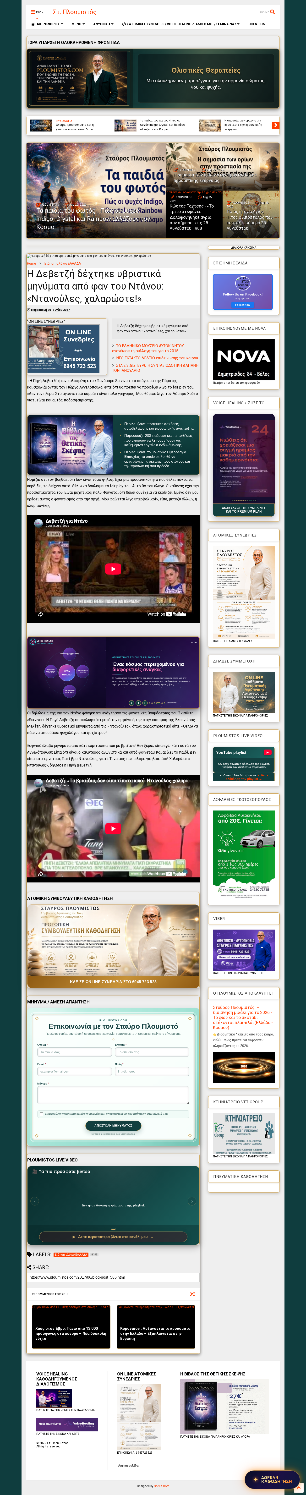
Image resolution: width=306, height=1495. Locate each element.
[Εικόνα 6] (241, 500)
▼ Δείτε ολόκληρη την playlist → (247, 777)
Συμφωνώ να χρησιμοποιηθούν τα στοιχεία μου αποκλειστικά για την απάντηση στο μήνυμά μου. (106, 1113)
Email (41, 1064)
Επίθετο (120, 1044)
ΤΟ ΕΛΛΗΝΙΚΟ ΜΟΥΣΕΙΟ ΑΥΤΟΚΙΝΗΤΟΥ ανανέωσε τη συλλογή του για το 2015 (148, 348)
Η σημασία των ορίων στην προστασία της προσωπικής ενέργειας (215, 177)
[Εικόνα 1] (232, 500)
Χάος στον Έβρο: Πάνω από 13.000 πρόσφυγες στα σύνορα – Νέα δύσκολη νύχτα (70, 1333)
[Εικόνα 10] (249, 500)
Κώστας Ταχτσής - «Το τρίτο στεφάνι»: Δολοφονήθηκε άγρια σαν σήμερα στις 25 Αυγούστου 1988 (77, 123)
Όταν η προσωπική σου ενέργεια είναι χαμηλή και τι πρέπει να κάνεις (246, 125)
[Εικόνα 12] (254, 500)
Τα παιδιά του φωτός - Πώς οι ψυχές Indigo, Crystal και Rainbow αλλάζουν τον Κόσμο (93, 218)
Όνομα (42, 1044)
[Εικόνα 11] (251, 500)
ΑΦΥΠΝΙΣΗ (101, 24)
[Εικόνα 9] (247, 500)
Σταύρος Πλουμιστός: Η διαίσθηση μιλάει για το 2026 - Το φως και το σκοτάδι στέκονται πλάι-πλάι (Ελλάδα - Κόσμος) (243, 1017)
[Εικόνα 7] (243, 500)
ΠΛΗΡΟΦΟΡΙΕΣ (47, 24)
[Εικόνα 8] (245, 500)
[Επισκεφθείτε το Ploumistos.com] (80, 78)
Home (31, 263)
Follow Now (242, 304)
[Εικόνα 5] (239, 500)
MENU (76, 24)
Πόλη (119, 1064)
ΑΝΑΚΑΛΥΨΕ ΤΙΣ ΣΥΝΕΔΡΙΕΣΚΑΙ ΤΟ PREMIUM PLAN (244, 510)
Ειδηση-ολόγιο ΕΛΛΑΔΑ (62, 263)
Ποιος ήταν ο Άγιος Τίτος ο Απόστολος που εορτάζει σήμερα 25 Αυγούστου (162, 125)
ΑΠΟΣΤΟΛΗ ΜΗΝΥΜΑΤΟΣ (113, 1125)
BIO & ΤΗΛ (256, 24)
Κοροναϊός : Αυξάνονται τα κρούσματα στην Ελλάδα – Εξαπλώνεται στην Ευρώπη (155, 1333)
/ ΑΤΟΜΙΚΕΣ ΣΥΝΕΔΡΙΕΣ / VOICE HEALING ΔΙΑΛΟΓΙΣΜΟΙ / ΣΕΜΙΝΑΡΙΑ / (181, 24)
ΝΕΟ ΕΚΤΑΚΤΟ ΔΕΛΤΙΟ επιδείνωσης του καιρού (157, 358)
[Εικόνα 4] (238, 500)
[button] (244, 459)
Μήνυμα (43, 1083)
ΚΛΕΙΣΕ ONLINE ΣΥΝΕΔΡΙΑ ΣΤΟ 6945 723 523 (113, 982)
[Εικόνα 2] (234, 500)
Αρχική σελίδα (128, 1465)
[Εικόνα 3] (236, 500)
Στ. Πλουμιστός (75, 12)
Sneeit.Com (161, 1486)
